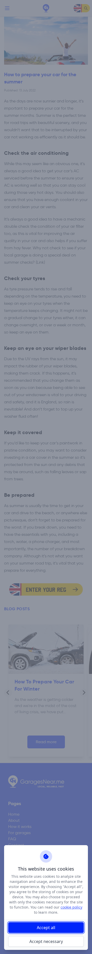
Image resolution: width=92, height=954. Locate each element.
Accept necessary (46, 941)
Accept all (46, 927)
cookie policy (71, 907)
